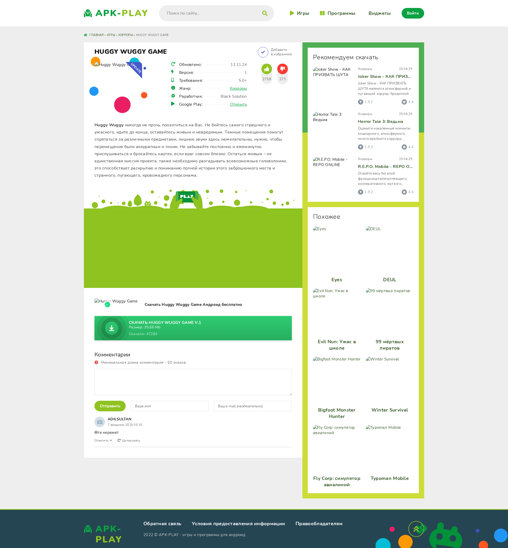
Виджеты (380, 13)
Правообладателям (319, 523)
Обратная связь (162, 523)
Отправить (110, 406)
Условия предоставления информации (238, 523)
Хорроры (238, 88)
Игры (303, 13)
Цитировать (131, 440)
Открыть (238, 104)
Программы (341, 13)
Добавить (281, 52)
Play (122, 13)
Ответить (101, 440)
